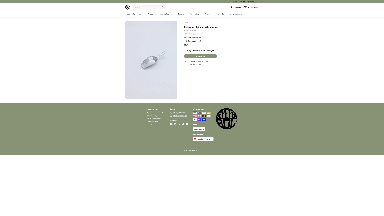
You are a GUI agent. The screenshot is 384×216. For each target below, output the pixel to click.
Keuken (181, 14)
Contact (150, 125)
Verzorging (194, 14)
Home (186, 23)
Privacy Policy (152, 116)
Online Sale (220, 14)
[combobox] (149, 7)
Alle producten (236, 14)
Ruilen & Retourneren (154, 119)
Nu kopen (200, 56)
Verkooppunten (152, 122)
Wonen (208, 14)
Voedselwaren (166, 14)
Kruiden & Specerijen (133, 14)
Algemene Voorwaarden (156, 113)
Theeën (151, 14)
